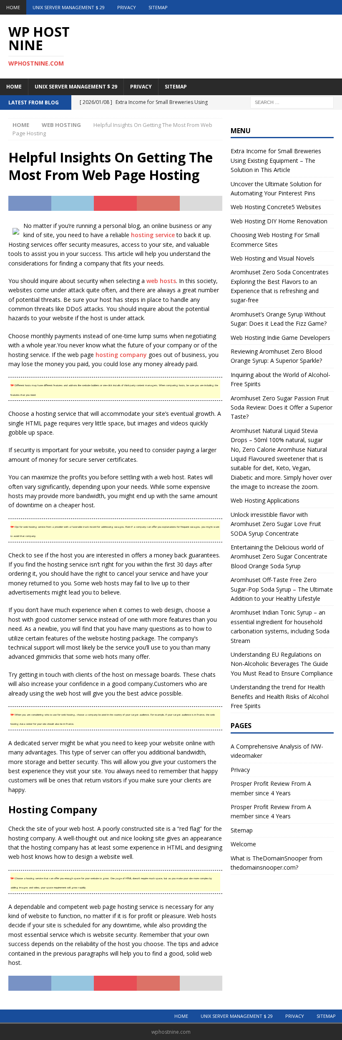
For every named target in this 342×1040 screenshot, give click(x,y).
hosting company (121, 355)
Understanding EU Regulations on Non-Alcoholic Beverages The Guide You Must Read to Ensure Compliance (282, 663)
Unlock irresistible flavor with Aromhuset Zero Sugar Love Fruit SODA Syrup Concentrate (276, 524)
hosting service (153, 235)
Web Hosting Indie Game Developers (280, 338)
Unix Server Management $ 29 (69, 7)
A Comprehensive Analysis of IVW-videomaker (277, 750)
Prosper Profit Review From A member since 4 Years (271, 788)
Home (13, 7)
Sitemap (158, 7)
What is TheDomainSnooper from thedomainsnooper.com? (276, 862)
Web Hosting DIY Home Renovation (279, 221)
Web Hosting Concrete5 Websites (276, 207)
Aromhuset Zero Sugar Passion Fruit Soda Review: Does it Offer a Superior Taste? (281, 407)
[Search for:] (292, 102)
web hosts (161, 281)
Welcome (243, 844)
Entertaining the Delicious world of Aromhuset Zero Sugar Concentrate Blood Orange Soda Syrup (279, 556)
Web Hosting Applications (265, 500)
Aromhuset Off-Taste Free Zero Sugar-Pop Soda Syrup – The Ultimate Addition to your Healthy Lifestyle (282, 589)
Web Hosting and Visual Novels (272, 258)
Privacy (126, 7)
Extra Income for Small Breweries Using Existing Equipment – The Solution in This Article (276, 160)
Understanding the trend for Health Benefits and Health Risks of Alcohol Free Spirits (280, 696)
